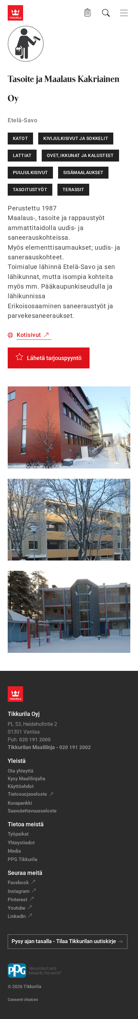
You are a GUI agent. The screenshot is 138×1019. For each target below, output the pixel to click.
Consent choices (23, 999)
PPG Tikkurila (22, 859)
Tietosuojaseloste (27, 794)
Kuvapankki (20, 803)
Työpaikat (18, 834)
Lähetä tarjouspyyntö (54, 358)
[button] (87, 12)
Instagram (19, 891)
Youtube (16, 908)
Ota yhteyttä (20, 771)
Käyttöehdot (21, 786)
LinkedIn (17, 916)
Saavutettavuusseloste (32, 811)
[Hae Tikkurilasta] (106, 13)
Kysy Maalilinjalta (26, 779)
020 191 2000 (35, 740)
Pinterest (17, 900)
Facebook (18, 882)
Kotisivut (29, 334)
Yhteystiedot (21, 843)
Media (14, 851)
